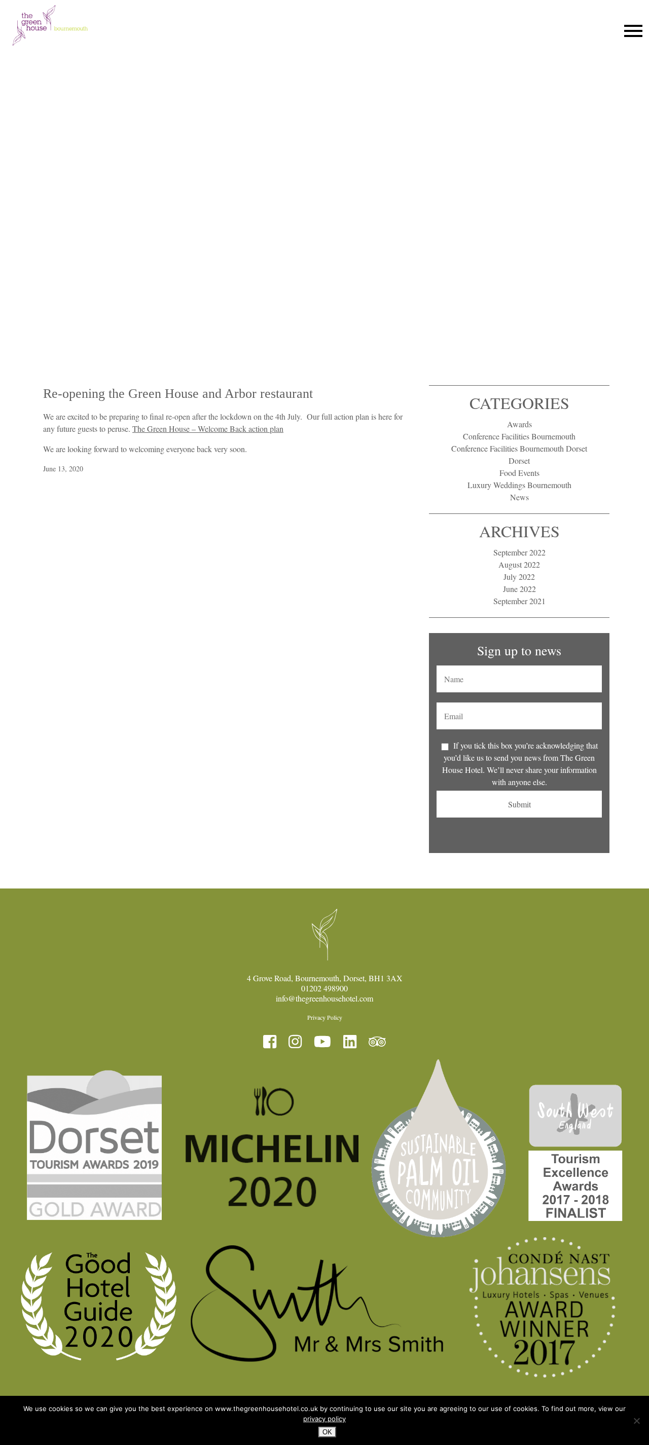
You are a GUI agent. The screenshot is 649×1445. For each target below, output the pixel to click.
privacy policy (324, 1419)
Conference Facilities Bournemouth (519, 436)
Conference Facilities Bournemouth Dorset (519, 448)
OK (327, 1432)
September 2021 (519, 601)
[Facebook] (269, 1041)
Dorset (519, 460)
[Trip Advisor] (377, 1041)
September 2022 (519, 552)
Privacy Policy (324, 1017)
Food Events (519, 472)
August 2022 (519, 564)
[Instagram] (295, 1041)
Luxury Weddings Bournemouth (519, 484)
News (519, 497)
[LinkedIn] (350, 1041)
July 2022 (519, 576)
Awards (519, 424)
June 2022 (519, 588)
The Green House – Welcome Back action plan (207, 428)
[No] (636, 1421)
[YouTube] (322, 1041)
